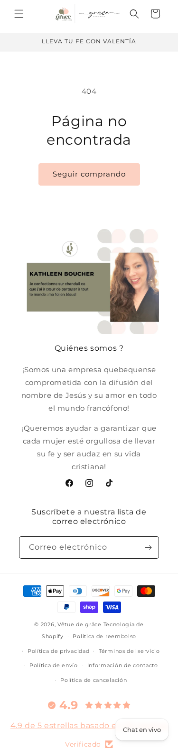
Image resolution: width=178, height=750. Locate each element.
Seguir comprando (89, 173)
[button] (19, 13)
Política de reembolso (104, 636)
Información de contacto (122, 665)
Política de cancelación (93, 680)
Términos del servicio (129, 651)
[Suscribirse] (148, 547)
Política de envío (53, 665)
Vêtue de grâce (80, 624)
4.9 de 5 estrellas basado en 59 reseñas (89, 725)
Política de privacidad (58, 651)
